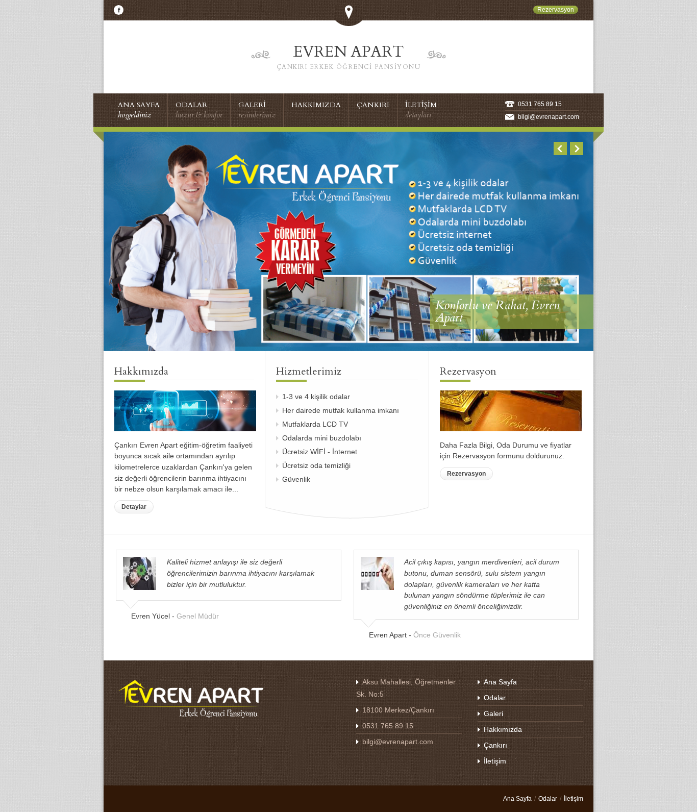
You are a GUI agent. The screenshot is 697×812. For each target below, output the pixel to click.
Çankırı (495, 745)
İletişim (495, 761)
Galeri (493, 713)
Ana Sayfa (500, 682)
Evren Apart (349, 56)
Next (576, 148)
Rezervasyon (466, 473)
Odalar (495, 698)
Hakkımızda (503, 729)
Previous (560, 148)
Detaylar (133, 506)
